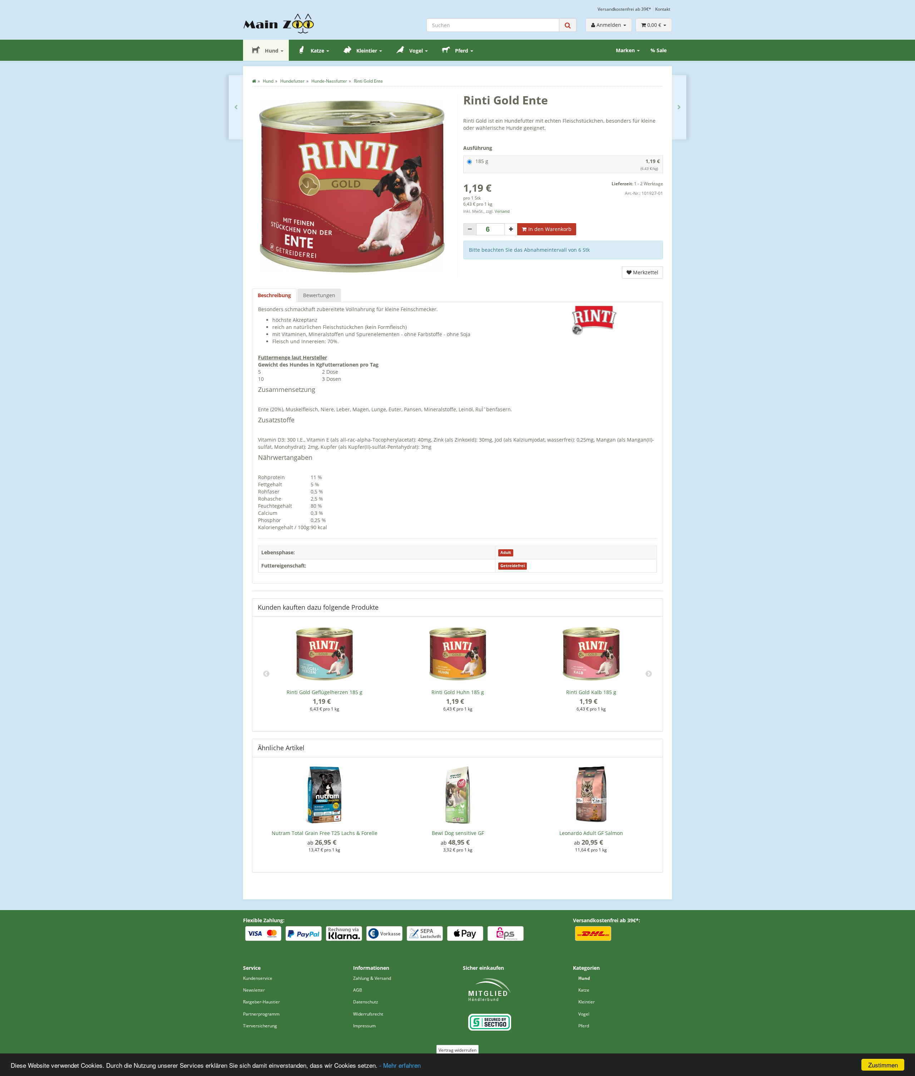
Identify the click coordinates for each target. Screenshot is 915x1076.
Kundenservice (257, 978)
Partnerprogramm (261, 1014)
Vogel (416, 50)
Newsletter (254, 990)
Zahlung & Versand (372, 978)
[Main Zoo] (292, 23)
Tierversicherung (260, 1026)
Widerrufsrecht (368, 1014)
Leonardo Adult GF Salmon (591, 833)
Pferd (462, 50)
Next (648, 674)
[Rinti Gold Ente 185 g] (679, 107)
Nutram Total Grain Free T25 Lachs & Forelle (324, 833)
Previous (266, 674)
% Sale (659, 50)
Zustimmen (883, 1064)
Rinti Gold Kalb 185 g (591, 692)
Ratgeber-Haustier (261, 1002)
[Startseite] (254, 81)
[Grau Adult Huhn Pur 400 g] (236, 107)
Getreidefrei (512, 566)
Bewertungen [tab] (319, 295)
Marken (626, 50)
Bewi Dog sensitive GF (458, 833)
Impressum (364, 1026)
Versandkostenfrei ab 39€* (624, 9)
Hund (271, 50)
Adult (505, 552)
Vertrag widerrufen (457, 1050)
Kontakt (662, 9)
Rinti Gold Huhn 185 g (457, 692)
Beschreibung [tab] (274, 295)
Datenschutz (365, 1002)
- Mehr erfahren (400, 1065)
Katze (317, 50)
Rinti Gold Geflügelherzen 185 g (324, 692)
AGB (357, 990)
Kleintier (367, 50)
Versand (502, 211)
